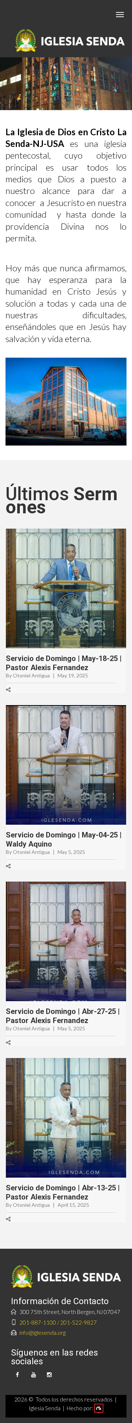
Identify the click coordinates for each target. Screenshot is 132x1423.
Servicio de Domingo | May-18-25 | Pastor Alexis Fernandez (64, 663)
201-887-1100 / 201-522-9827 (58, 1322)
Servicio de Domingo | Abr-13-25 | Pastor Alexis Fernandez (63, 1192)
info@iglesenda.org (42, 1332)
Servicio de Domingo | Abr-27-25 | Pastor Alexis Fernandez (63, 1016)
